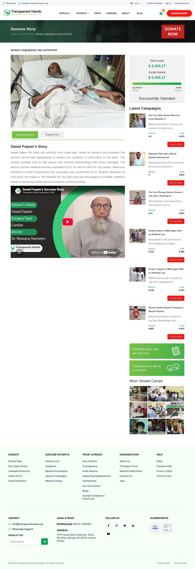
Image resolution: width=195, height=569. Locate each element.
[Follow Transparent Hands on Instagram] (117, 526)
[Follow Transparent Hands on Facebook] (108, 526)
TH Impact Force (129, 466)
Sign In (168, 3)
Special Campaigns (56, 476)
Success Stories (91, 485)
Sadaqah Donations (19, 471)
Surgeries (50, 466)
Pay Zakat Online (17, 466)
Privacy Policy (165, 471)
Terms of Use (164, 476)
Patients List (52, 461)
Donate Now (179, 13)
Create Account (181, 3)
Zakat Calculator (154, 3)
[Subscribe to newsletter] (44, 541)
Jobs (122, 480)
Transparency (90, 466)
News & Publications (131, 471)
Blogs (85, 490)
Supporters (52, 134)
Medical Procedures (56, 471)
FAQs (159, 461)
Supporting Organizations (96, 476)
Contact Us (126, 476)
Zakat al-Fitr (15, 476)
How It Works (89, 461)
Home (14, 34)
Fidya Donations (17, 480)
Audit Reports (90, 471)
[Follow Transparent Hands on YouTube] (108, 534)
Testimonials (89, 480)
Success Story (26, 34)
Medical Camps (53, 480)
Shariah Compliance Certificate (93, 497)
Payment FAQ (164, 466)
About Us (125, 461)
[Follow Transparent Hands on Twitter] (125, 526)
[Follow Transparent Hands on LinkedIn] (133, 526)
